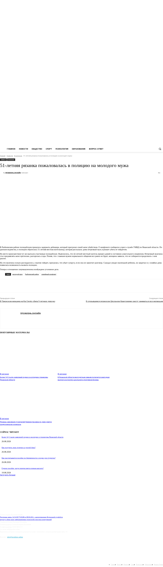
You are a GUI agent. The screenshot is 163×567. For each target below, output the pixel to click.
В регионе (18, 156)
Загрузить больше (7, 475)
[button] (160, 149)
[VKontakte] (161, 29)
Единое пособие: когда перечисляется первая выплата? (23, 468)
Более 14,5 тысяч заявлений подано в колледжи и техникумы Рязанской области (32, 437)
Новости (10, 156)
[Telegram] (158, 29)
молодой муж (17, 274)
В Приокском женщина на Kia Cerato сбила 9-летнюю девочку (27, 301)
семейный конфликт (48, 274)
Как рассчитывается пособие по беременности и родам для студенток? (29, 458)
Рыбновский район (32, 274)
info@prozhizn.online (15, 537)
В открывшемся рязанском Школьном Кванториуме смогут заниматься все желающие (124, 301)
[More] (28, 179)
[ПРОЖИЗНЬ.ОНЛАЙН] (1, 172)
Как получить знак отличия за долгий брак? (19, 448)
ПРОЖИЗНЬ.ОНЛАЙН (13, 173)
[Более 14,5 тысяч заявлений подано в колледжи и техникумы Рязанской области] (27, 355)
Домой (2, 156)
